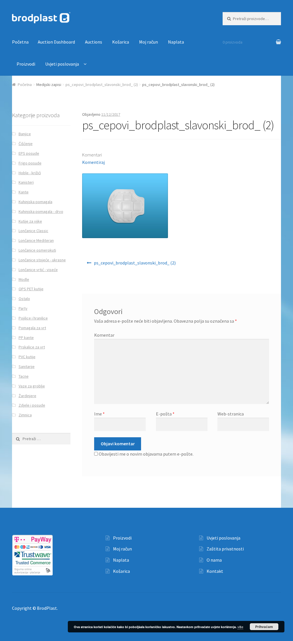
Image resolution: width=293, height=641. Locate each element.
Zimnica (25, 414)
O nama (214, 560)
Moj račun (148, 42)
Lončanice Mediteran (36, 240)
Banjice (25, 133)
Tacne (24, 376)
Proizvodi (26, 64)
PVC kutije (27, 356)
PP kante (26, 337)
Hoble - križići (30, 172)
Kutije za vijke (30, 221)
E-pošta (165, 414)
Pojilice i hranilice (33, 318)
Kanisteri (26, 182)
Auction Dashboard (56, 42)
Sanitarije (27, 366)
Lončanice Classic (33, 230)
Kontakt (215, 571)
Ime (99, 414)
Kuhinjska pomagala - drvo (41, 211)
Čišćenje (26, 143)
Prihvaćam (264, 626)
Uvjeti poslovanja (62, 64)
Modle (24, 279)
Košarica (120, 42)
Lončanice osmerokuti (37, 250)
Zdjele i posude (32, 405)
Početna (20, 42)
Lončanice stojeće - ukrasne (42, 259)
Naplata (176, 42)
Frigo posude (30, 163)
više (240, 626)
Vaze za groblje (32, 386)
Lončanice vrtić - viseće (38, 269)
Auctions (93, 42)
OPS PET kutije (31, 288)
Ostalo (24, 298)
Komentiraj (93, 162)
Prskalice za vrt (32, 347)
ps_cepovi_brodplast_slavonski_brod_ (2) (102, 84)
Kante (24, 192)
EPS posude (29, 153)
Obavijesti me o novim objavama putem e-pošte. (146, 454)
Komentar (104, 335)
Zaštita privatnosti (225, 549)
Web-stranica (230, 414)
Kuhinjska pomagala (35, 201)
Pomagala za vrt (32, 327)
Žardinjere (27, 395)
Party (23, 308)
